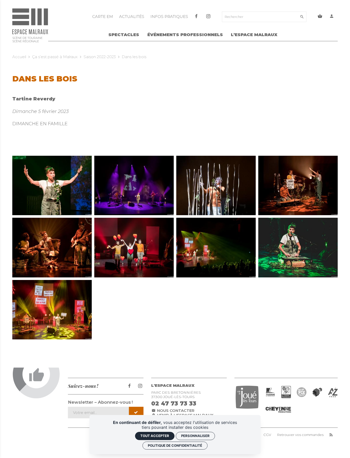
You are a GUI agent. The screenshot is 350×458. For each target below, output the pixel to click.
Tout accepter (154, 436)
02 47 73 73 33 (173, 403)
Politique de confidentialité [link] (175, 445)
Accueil (19, 56)
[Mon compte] (332, 17)
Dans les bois (134, 56)
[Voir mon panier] (320, 17)
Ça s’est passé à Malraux (55, 56)
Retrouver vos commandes (300, 435)
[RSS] (331, 435)
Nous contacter (175, 410)
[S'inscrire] (136, 412)
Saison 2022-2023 (100, 56)
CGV (267, 435)
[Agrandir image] (52, 185)
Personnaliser (195, 436)
